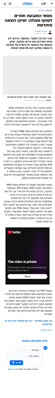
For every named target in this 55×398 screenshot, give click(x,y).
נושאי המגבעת (46, 330)
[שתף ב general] (4, 3)
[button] (43, 3)
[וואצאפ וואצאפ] (10, 3)
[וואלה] (27, 3)
